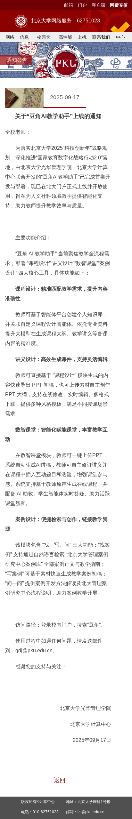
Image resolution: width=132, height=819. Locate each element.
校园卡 (43, 37)
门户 (82, 5)
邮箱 (68, 5)
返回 (59, 780)
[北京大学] (21, 21)
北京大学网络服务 (65, 20)
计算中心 (47, 801)
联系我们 (101, 37)
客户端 (98, 5)
